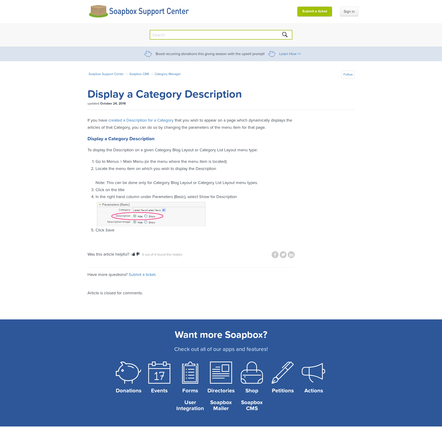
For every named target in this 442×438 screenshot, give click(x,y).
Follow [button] (348, 74)
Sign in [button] (349, 11)
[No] (138, 254)
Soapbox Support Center (106, 74)
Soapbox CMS (139, 74)
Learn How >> (290, 54)
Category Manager (168, 74)
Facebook (275, 254)
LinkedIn (291, 254)
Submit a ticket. (142, 274)
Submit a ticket (314, 11)
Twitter (283, 254)
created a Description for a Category (141, 120)
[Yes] (133, 254)
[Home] (139, 11)
